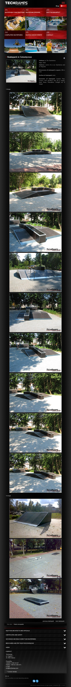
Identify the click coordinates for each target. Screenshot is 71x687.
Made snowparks (19, 624)
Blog (57, 6)
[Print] (64, 58)
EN (64, 6)
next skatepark (60, 621)
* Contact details (12, 672)
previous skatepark (48, 621)
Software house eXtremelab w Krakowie (62, 685)
